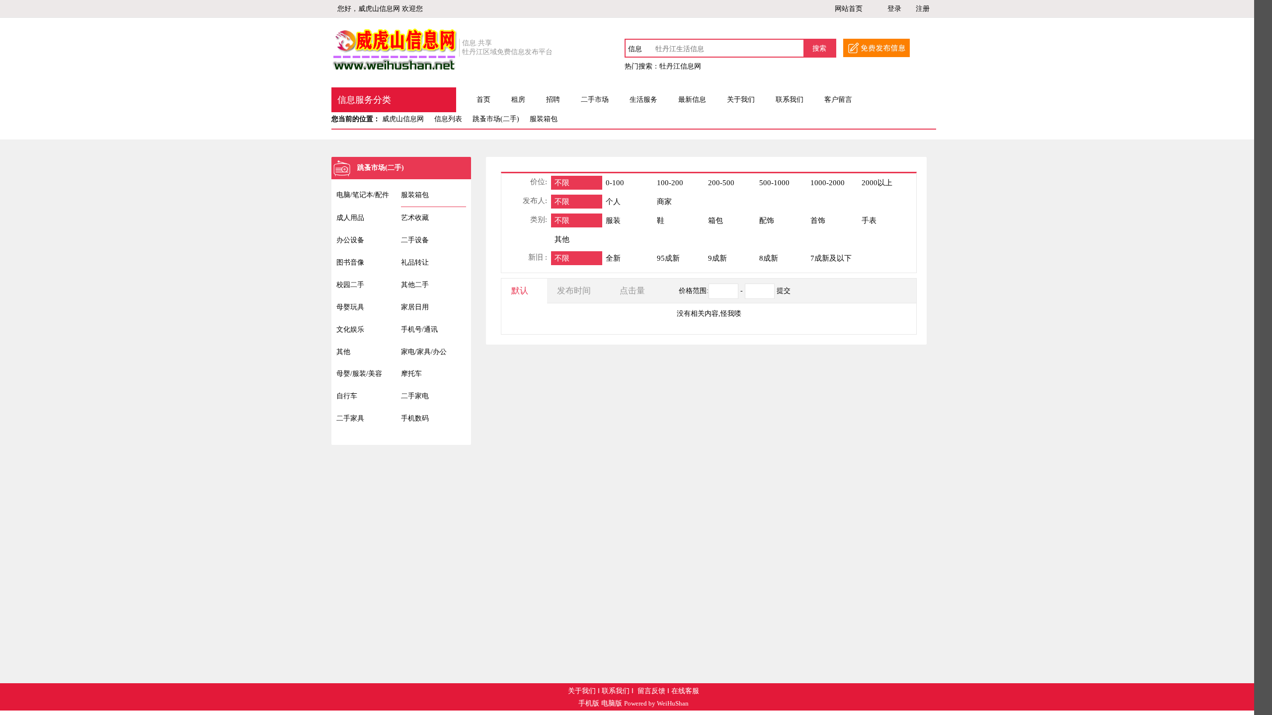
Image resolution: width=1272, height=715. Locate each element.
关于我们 (582, 691)
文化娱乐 (350, 329)
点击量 (632, 290)
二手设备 (415, 240)
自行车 (346, 396)
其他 (343, 352)
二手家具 (350, 418)
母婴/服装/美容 (359, 373)
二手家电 (415, 396)
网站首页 (849, 8)
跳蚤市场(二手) (496, 119)
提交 (784, 290)
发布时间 (574, 290)
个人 (613, 202)
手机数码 (415, 418)
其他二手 (415, 284)
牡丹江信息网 (680, 66)
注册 (923, 8)
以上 (877, 183)
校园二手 (350, 284)
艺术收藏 (415, 217)
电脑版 (611, 703)
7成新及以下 (831, 258)
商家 (664, 202)
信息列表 (448, 119)
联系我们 (616, 691)
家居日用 (415, 307)
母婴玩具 (350, 307)
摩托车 (411, 373)
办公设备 (350, 240)
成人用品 (350, 217)
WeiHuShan (673, 703)
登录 (894, 8)
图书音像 (350, 262)
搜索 (819, 48)
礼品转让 (415, 262)
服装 (613, 220)
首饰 (817, 220)
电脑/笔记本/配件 (362, 195)
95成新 (668, 258)
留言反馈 (651, 691)
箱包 (715, 220)
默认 (519, 290)
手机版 (588, 703)
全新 (613, 258)
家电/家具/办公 (424, 352)
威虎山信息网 (403, 119)
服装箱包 (543, 119)
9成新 (717, 258)
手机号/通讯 (419, 329)
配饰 (766, 220)
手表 (869, 220)
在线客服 (685, 691)
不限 (562, 183)
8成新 (768, 258)
